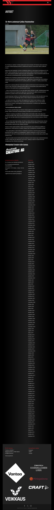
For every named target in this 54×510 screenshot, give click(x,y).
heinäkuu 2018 (31, 359)
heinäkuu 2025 (31, 188)
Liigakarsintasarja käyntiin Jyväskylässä (13, 173)
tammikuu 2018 (31, 371)
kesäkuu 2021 (31, 288)
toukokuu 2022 (31, 265)
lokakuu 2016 (31, 401)
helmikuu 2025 (31, 198)
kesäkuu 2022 (31, 263)
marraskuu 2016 (31, 399)
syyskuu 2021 (31, 282)
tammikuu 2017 (31, 395)
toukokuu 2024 (31, 217)
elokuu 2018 (30, 357)
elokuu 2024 (30, 211)
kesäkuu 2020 (31, 312)
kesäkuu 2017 (31, 385)
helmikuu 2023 (31, 247)
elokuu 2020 (30, 308)
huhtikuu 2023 (31, 243)
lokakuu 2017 (31, 377)
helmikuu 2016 (31, 418)
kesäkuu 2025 (31, 190)
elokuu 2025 (30, 186)
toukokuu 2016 (31, 411)
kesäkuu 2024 (31, 215)
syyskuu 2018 (31, 355)
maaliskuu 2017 (31, 391)
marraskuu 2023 (31, 229)
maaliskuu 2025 (31, 196)
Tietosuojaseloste (9, 455)
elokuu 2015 (30, 430)
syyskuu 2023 (31, 233)
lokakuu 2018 (31, 353)
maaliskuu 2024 (31, 221)
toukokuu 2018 (31, 363)
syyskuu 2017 (31, 379)
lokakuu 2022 (31, 255)
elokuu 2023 (30, 235)
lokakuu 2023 (31, 231)
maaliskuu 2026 (31, 172)
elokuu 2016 (30, 405)
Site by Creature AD (32, 508)
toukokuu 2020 (31, 314)
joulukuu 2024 (31, 202)
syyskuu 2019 (31, 330)
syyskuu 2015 (31, 428)
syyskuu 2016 (31, 403)
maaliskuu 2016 (31, 416)
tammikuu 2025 (31, 200)
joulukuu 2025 (31, 178)
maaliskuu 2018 (31, 367)
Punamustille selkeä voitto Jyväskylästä (13, 171)
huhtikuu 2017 (31, 389)
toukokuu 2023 (31, 241)
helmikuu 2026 (31, 174)
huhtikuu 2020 (31, 316)
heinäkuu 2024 (31, 213)
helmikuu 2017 (31, 393)
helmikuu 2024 (31, 223)
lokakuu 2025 (31, 182)
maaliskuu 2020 (31, 318)
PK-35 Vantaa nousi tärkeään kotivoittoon (14, 162)
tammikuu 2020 (31, 322)
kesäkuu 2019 (31, 336)
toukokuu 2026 (31, 168)
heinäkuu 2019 (31, 334)
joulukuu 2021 (31, 276)
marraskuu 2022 (31, 253)
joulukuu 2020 (31, 300)
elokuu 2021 (30, 284)
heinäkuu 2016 (31, 407)
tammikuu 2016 (31, 420)
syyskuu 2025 (31, 184)
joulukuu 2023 (31, 227)
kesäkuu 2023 (31, 239)
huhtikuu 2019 (31, 340)
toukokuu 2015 (31, 436)
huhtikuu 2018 (31, 365)
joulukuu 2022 (31, 251)
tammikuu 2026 (31, 176)
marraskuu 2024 (31, 205)
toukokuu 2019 (31, 338)
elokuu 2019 (30, 332)
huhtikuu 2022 (31, 267)
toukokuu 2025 (31, 192)
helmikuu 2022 (31, 271)
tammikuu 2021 (31, 298)
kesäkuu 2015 (31, 434)
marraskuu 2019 (31, 326)
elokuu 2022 (30, 259)
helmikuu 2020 (31, 320)
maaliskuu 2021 (31, 294)
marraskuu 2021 (31, 278)
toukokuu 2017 (31, 387)
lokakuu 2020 (31, 304)
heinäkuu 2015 (31, 432)
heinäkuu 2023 (31, 237)
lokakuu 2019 (31, 328)
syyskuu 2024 (31, 209)
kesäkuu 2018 (31, 361)
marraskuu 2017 (31, 375)
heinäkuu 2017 (31, 383)
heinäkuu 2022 (31, 261)
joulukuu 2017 (31, 373)
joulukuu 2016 (31, 397)
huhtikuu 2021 (31, 292)
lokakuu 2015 (31, 426)
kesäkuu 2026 (31, 166)
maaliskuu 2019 (31, 342)
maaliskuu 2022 (31, 269)
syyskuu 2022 (31, 257)
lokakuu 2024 (31, 207)
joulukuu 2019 (31, 324)
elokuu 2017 (30, 381)
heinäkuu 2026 (31, 164)
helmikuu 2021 (31, 296)
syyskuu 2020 (31, 306)
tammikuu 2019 (31, 347)
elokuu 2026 (30, 162)
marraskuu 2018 (31, 351)
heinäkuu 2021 (31, 286)
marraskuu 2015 (31, 424)
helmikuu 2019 (31, 345)
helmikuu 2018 (31, 369)
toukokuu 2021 (31, 290)
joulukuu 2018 (31, 349)
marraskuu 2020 (31, 302)
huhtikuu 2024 (31, 219)
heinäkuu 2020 (31, 310)
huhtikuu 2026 (31, 170)
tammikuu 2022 (31, 273)
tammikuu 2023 (31, 249)
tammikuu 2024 (31, 225)
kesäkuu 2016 (31, 409)
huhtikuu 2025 (31, 194)
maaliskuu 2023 (31, 245)
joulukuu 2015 (31, 422)
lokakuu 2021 (31, 280)
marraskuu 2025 (31, 180)
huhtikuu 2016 (31, 413)
